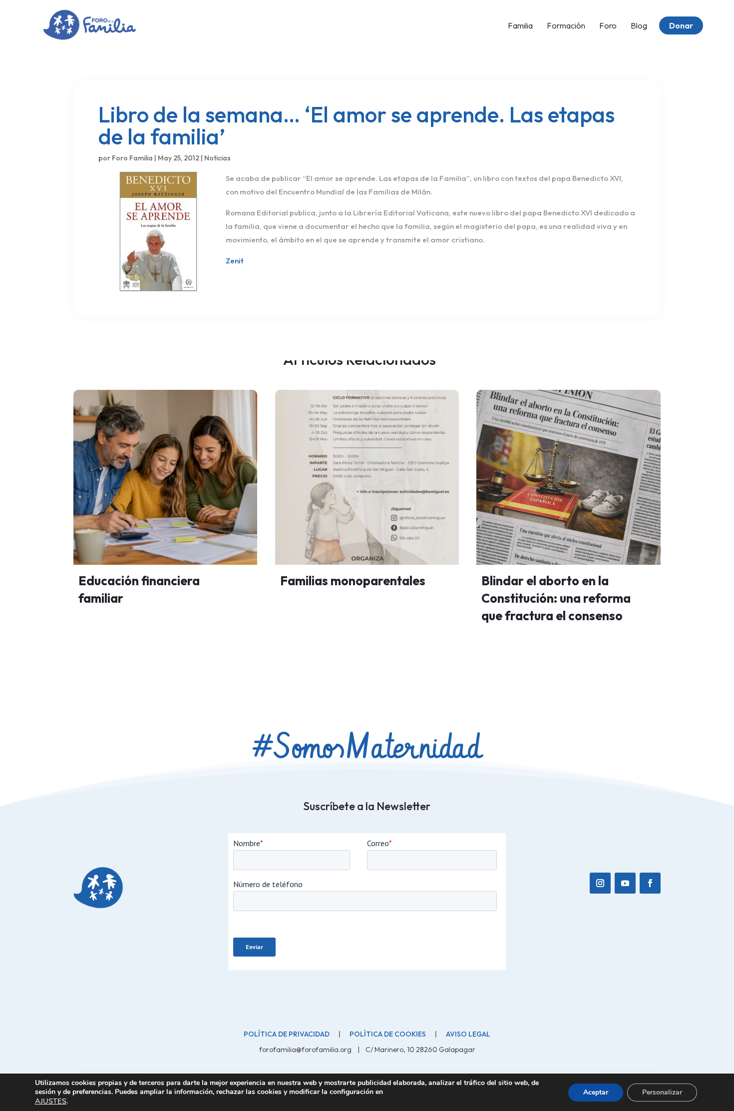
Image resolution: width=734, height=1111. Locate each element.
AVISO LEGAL (468, 1034)
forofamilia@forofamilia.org (306, 1049)
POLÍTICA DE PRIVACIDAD (287, 1034)
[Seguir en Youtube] (625, 883)
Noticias (217, 157)
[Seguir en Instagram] (600, 883)
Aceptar (595, 1092)
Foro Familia (132, 157)
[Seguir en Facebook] (650, 883)
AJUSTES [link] (50, 1101)
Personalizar (662, 1092)
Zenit (235, 260)
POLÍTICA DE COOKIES (388, 1034)
